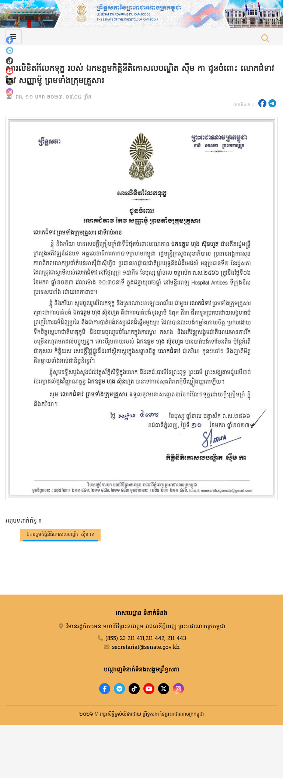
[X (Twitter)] (9, 81)
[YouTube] (9, 71)
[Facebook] (9, 40)
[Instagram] (9, 92)
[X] (163, 688)
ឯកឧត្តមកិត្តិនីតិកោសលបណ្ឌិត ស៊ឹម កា (60, 534)
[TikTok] (9, 61)
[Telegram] (9, 50)
